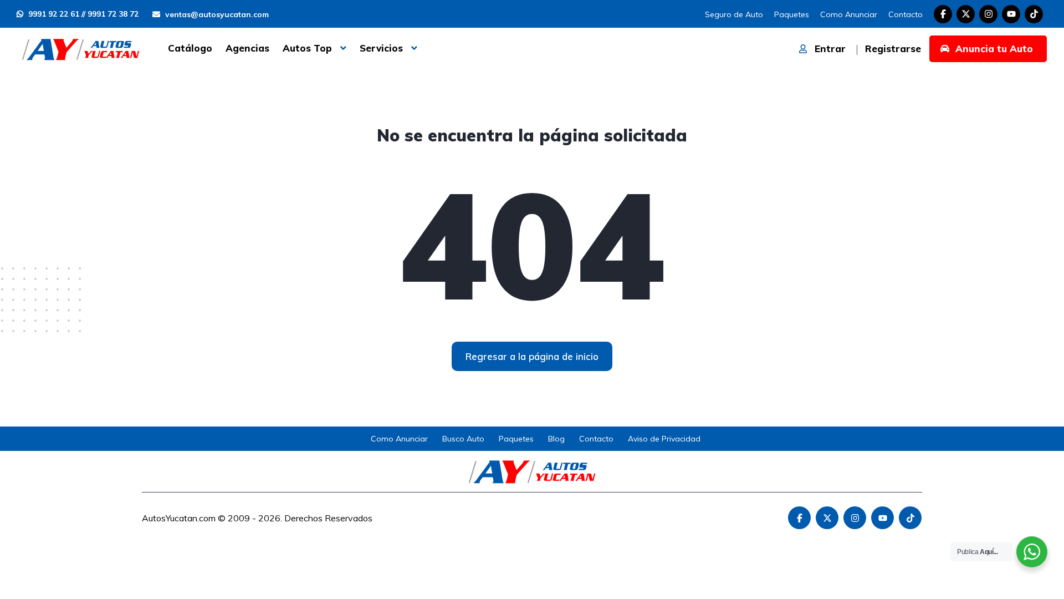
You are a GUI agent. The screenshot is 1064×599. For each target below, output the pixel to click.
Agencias (247, 48)
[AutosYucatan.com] (81, 48)
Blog (556, 439)
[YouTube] (1011, 14)
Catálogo (190, 48)
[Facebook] (943, 14)
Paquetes (791, 14)
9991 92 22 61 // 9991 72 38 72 (82, 14)
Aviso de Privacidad (664, 439)
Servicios (381, 48)
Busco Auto (463, 439)
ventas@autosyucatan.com (216, 14)
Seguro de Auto (734, 14)
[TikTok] (1034, 14)
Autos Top (307, 48)
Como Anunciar (848, 14)
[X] (965, 14)
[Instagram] (988, 14)
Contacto (905, 14)
